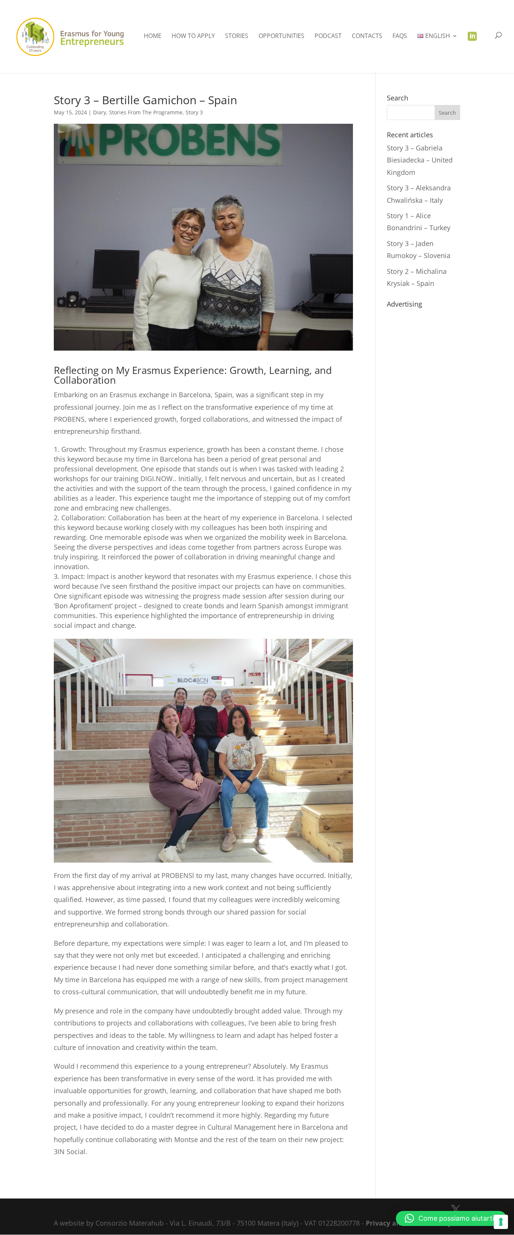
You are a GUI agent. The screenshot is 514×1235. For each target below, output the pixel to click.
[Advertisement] (423, 424)
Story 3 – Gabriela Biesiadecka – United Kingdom (420, 160)
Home (152, 36)
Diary (99, 112)
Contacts (367, 36)
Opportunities (281, 36)
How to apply (193, 36)
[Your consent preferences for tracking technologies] (501, 1222)
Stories (236, 36)
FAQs (399, 36)
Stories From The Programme (145, 112)
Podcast (328, 36)
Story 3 (194, 112)
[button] (451, 1218)
